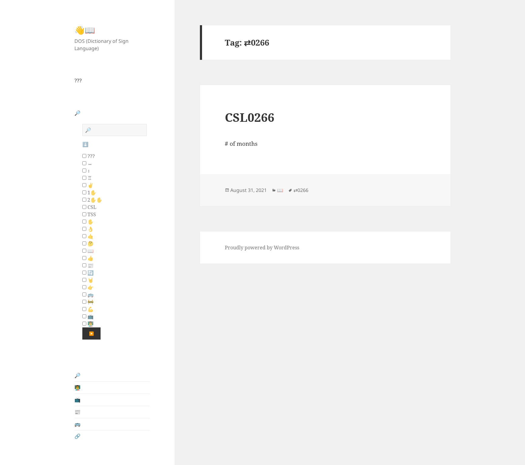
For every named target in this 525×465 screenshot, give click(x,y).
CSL (91, 207)
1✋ (91, 192)
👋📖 (84, 30)
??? (78, 80)
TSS (91, 214)
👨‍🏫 (90, 323)
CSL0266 (249, 117)
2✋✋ (94, 200)
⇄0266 (300, 190)
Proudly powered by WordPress (262, 247)
